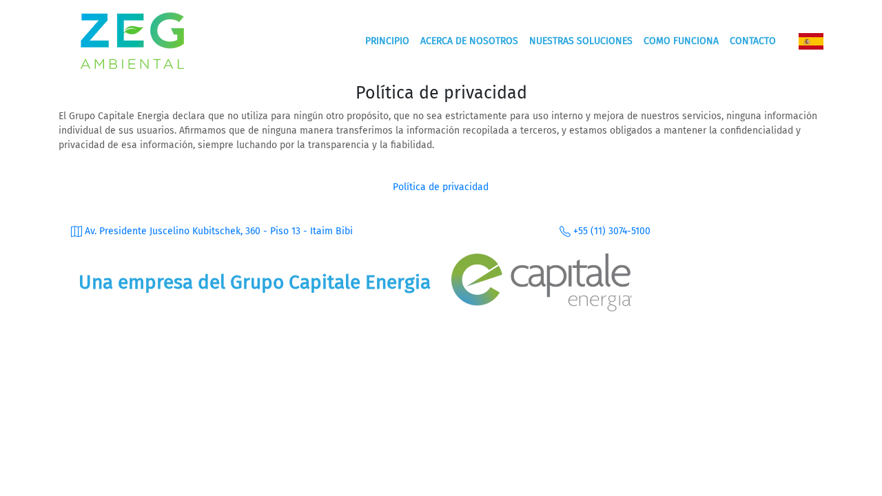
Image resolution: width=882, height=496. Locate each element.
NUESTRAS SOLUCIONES (581, 41)
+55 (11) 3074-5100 (610, 231)
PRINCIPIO (387, 41)
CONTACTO (753, 41)
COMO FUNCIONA (681, 41)
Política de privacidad (441, 187)
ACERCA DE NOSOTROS (469, 41)
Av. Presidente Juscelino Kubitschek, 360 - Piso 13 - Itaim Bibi (217, 231)
